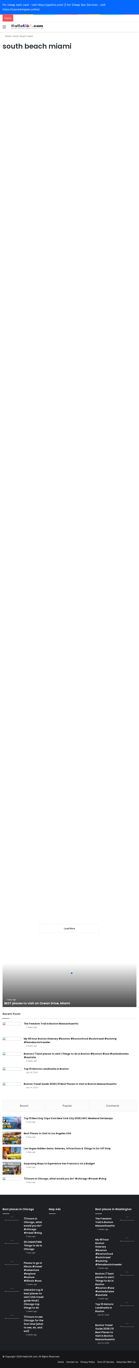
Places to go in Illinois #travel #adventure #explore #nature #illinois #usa (33, 1271)
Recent (24, 1105)
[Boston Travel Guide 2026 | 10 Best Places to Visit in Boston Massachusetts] (12, 1088)
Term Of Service (105, 1362)
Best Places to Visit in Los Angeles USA (47, 1133)
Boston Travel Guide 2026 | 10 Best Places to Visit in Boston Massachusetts (70, 1084)
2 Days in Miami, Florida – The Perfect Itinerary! (22, 70)
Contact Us (72, 1362)
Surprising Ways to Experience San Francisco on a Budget (59, 1163)
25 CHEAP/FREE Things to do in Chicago (33, 1245)
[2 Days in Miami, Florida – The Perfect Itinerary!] (24, 99)
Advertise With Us (126, 1362)
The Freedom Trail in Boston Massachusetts (51, 1023)
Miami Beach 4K (112, 216)
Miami (7, 58)
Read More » (14, 135)
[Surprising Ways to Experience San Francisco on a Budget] (12, 1168)
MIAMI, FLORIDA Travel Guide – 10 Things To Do (22, 522)
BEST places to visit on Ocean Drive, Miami (37, 1003)
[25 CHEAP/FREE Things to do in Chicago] (12, 1249)
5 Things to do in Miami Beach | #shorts (21, 613)
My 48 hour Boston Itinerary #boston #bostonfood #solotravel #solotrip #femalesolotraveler (108, 1252)
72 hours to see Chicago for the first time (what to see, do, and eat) (33, 1324)
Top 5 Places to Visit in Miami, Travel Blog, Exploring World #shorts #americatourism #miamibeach (72, 535)
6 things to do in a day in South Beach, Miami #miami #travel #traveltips (23, 229)
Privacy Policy (88, 1362)
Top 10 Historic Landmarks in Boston (46, 1069)
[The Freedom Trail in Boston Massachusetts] (12, 1028)
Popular (67, 1105)
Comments (112, 1105)
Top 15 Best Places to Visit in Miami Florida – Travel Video (72, 616)
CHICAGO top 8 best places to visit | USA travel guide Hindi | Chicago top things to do (34, 1298)
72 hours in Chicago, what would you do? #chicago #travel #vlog (65, 1178)
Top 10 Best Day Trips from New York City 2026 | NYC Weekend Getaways (68, 1118)
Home (7, 36)
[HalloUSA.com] (27, 26)
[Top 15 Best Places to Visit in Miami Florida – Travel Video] (72, 764)
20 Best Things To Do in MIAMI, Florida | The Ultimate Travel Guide (71, 76)
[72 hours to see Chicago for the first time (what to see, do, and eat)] (12, 1324)
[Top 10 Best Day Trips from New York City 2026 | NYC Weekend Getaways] (12, 1123)
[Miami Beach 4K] (115, 354)
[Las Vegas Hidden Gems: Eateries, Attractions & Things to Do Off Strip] (12, 1153)
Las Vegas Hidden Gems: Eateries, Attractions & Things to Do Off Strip (67, 1148)
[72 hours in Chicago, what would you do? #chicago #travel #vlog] (12, 1183)
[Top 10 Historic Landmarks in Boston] (12, 1073)
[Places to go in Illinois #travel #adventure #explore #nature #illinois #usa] (12, 1270)
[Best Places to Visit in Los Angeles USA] (12, 1138)
